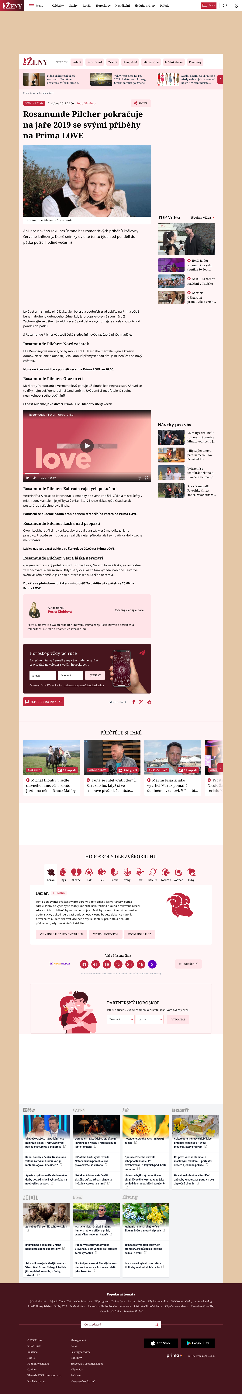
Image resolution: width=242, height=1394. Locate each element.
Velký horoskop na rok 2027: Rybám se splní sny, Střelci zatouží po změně (130, 79)
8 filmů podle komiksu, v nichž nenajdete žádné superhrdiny (43, 1246)
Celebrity (58, 5)
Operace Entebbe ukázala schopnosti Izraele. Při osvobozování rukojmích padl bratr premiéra (145, 1163)
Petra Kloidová (86, 103)
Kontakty (76, 1357)
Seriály (86, 5)
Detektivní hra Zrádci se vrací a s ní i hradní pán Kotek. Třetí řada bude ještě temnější (95, 1142)
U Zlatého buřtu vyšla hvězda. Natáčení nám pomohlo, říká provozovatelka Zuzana (92, 1161)
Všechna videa (201, 217)
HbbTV (31, 1357)
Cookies (32, 1369)
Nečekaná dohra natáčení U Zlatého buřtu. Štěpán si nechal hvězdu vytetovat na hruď (93, 1179)
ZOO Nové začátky (181, 1301)
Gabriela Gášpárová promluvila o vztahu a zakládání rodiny (201, 299)
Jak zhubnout (38, 1301)
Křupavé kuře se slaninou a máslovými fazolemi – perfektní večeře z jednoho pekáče (193, 1161)
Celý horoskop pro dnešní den (61, 934)
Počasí (141, 1301)
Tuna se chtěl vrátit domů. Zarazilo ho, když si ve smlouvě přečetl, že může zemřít (112, 788)
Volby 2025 (60, 1306)
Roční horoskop (139, 934)
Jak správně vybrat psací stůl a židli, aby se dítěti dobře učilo (143, 1265)
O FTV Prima (34, 1340)
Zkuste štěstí (188, 964)
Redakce (76, 1375)
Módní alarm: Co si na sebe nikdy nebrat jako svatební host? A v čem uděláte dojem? (198, 81)
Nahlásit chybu (36, 1381)
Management (78, 1340)
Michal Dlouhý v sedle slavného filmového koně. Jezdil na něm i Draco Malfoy (51, 785)
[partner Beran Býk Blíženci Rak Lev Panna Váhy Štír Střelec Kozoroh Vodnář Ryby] (150, 1019)
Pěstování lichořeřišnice (148, 1306)
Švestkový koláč (133, 1311)
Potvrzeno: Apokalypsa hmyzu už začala (144, 1140)
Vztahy (73, 5)
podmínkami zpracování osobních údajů (84, 685)
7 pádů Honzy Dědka (40, 1306)
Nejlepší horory (83, 1301)
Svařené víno (77, 1306)
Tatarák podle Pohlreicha (102, 1306)
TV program (102, 1301)
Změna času (118, 1301)
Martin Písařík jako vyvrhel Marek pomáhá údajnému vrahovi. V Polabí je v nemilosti (171, 788)
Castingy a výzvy (80, 1352)
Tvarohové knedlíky (203, 1306)
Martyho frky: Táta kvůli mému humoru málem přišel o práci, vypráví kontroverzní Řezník (93, 1230)
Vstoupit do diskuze (46, 702)
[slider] (87, 473)
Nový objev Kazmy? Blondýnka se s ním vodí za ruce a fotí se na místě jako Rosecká (96, 1267)
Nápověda (77, 1369)
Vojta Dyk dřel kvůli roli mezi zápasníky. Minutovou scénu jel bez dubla (201, 437)
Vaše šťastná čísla (118, 955)
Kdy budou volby (158, 1301)
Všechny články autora (129, 610)
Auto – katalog (203, 1301)
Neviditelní (122, 5)
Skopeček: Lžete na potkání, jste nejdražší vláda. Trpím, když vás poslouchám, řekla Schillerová (44, 1142)
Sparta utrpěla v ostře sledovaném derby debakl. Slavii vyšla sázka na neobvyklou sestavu (46, 1179)
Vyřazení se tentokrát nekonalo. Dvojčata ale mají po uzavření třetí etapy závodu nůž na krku (201, 473)
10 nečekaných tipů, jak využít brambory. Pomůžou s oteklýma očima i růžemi (143, 1249)
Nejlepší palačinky (110, 1311)
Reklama (32, 1352)
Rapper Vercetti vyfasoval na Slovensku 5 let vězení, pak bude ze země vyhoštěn (96, 1249)
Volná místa (34, 1346)
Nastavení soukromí (83, 1381)
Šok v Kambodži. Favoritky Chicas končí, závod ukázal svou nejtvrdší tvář (200, 490)
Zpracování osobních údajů (87, 1363)
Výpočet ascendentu (176, 1306)
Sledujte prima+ (145, 5)
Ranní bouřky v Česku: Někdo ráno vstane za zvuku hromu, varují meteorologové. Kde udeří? (45, 1161)
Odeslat (95, 675)
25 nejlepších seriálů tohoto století (46, 1226)
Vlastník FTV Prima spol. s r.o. (44, 1375)
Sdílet (142, 104)
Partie (131, 1301)
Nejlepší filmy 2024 (60, 1301)
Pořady (164, 5)
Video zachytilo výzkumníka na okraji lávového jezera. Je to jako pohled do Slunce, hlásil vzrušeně (145, 1179)
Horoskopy (103, 5)
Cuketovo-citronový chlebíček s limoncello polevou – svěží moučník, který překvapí (193, 1142)
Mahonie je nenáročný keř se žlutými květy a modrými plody (143, 1228)
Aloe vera (125, 1306)
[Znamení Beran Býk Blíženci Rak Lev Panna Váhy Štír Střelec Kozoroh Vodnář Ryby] (70, 675)
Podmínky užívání (38, 1363)
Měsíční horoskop (105, 934)
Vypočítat (178, 1019)
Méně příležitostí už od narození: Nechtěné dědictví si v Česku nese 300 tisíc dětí (64, 81)
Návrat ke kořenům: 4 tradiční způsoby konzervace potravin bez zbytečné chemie (194, 1179)
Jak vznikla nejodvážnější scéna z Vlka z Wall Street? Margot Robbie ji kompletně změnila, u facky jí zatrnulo (45, 1269)
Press (74, 1346)
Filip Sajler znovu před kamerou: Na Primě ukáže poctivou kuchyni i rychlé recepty (200, 455)
